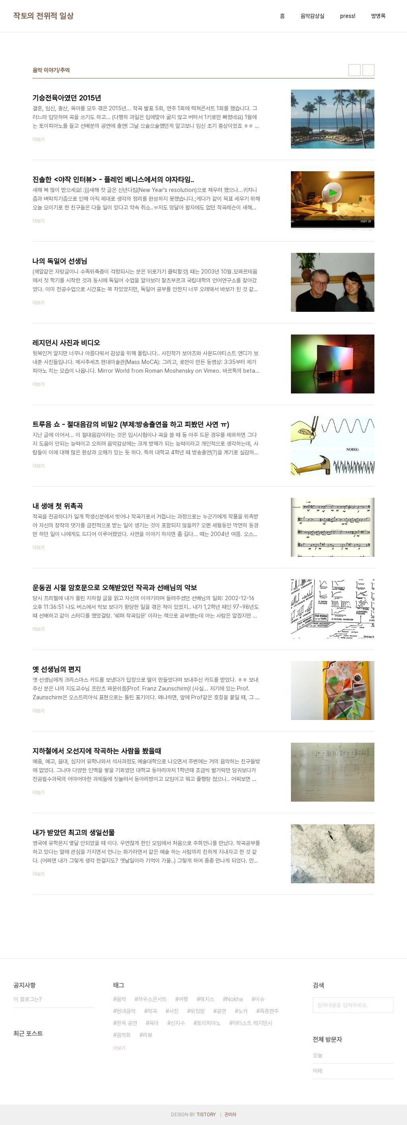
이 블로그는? (28, 999)
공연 (221, 1011)
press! (347, 16)
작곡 (152, 1011)
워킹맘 (197, 1011)
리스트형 (368, 70)
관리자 (230, 1114)
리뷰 (147, 1035)
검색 (385, 1005)
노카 (243, 1011)
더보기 (119, 1048)
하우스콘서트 (152, 999)
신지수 (178, 1023)
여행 (183, 999)
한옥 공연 (126, 1023)
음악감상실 (312, 16)
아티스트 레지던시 (252, 1023)
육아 (154, 1023)
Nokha (234, 999)
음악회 (123, 1035)
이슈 (259, 999)
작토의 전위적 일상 (44, 16)
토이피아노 (209, 1023)
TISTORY (206, 1114)
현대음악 (126, 1011)
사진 (173, 1011)
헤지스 (207, 999)
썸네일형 (354, 70)
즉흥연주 (269, 1011)
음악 (121, 999)
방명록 (378, 16)
